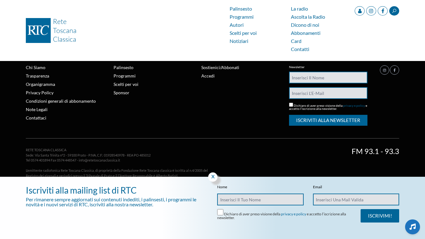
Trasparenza (37, 75)
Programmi (242, 17)
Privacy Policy (40, 92)
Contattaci (36, 117)
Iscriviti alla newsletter (328, 120)
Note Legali (37, 109)
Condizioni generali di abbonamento (61, 101)
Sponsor (121, 92)
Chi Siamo (35, 67)
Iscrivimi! (380, 215)
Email (317, 187)
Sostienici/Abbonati (220, 67)
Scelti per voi (243, 33)
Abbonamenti (305, 33)
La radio (299, 9)
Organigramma (40, 84)
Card (296, 41)
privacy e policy (354, 105)
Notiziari (239, 41)
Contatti (300, 49)
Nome (222, 187)
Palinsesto (241, 9)
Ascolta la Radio (308, 17)
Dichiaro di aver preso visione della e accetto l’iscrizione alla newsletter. (328, 107)
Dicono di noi (305, 25)
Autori (237, 25)
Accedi (208, 75)
